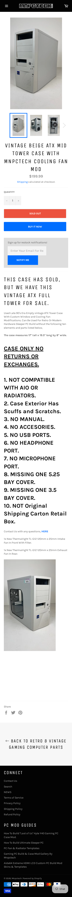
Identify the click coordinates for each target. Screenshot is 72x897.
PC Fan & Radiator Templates (21, 848)
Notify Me (23, 260)
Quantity (9, 192)
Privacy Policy (12, 803)
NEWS (7, 792)
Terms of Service (13, 797)
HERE (44, 531)
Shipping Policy (13, 809)
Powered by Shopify (32, 878)
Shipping (22, 181)
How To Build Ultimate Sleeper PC (24, 842)
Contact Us (10, 780)
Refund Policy (12, 814)
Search (8, 786)
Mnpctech (17, 878)
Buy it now (35, 226)
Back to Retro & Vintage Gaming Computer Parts (38, 744)
